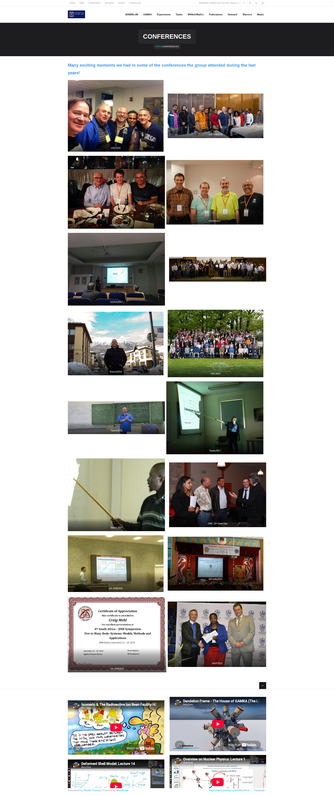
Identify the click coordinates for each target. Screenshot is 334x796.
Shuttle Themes (92, 790)
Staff (81, 3)
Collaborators (94, 3)
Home (72, 3)
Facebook (259, 790)
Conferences (135, 3)
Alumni (121, 3)
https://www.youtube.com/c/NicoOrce (229, 790)
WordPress (122, 790)
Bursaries (109, 3)
